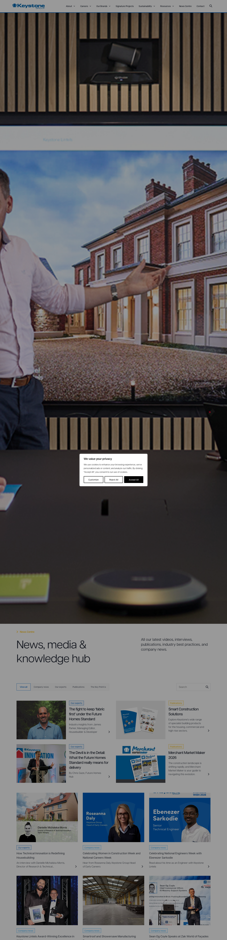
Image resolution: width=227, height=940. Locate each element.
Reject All (113, 479)
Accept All (134, 479)
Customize (93, 479)
